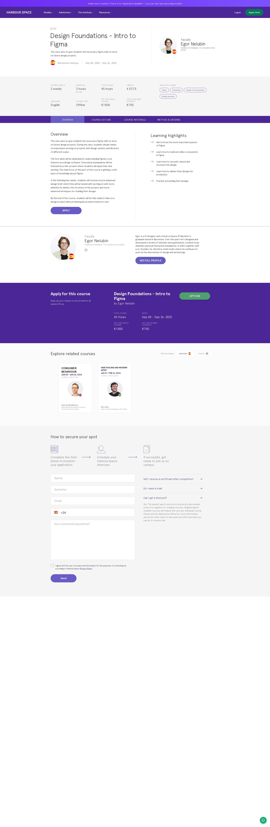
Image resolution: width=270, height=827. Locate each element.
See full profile (150, 260)
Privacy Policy (86, 568)
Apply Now (254, 12)
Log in (238, 12)
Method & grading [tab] (168, 119)
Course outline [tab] (101, 119)
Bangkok (201, 353)
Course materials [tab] (135, 119)
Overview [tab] (67, 119)
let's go (194, 296)
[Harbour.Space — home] (19, 12)
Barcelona (183, 353)
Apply (66, 210)
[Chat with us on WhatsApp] (263, 820)
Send (64, 578)
